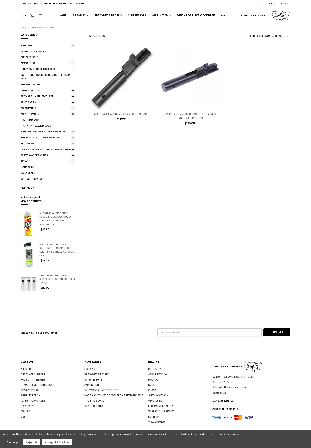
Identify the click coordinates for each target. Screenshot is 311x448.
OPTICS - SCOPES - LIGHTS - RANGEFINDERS (47, 149)
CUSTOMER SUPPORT (33, 374)
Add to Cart (121, 93)
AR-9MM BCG (31, 120)
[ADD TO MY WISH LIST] (147, 62)
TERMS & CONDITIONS (33, 400)
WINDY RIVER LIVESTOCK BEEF (196, 15)
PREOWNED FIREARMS (108, 15)
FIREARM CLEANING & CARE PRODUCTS (43, 131)
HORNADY (154, 416)
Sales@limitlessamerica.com (229, 387)
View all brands (156, 422)
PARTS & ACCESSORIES (34, 155)
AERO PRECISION (157, 374)
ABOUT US (26, 369)
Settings (12, 442)
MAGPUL (153, 379)
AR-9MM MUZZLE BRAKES (37, 125)
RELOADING (27, 143)
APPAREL (26, 161)
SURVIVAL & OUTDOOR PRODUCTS (40, 137)
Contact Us (219, 392)
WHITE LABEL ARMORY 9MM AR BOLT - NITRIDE (121, 114)
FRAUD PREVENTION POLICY (37, 384)
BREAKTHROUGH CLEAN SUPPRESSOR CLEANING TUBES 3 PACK (57, 279)
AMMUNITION (160, 15)
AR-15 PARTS (28, 102)
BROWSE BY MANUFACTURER (37, 96)
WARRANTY (27, 406)
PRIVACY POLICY (30, 390)
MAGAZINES (27, 167)
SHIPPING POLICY (30, 395)
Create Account (267, 3)
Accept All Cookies (57, 442)
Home (62, 15)
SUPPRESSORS (137, 15)
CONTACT (26, 411)
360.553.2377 (30, 3)
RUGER (152, 384)
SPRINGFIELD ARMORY (161, 411)
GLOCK (152, 390)
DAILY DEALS (28, 173)
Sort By (255, 36)
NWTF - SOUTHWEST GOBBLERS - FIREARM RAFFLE (45, 77)
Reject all (32, 442)
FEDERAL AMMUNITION (161, 406)
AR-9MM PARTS (30, 114)
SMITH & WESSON (158, 395)
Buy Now (121, 101)
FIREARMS (79, 15)
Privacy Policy (230, 434)
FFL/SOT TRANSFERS (33, 379)
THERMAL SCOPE (30, 84)
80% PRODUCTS (30, 90)
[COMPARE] (147, 57)
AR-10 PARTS (28, 108)
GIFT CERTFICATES (32, 179)
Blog (23, 416)
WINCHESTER (155, 400)
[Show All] (223, 16)
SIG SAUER (154, 369)
